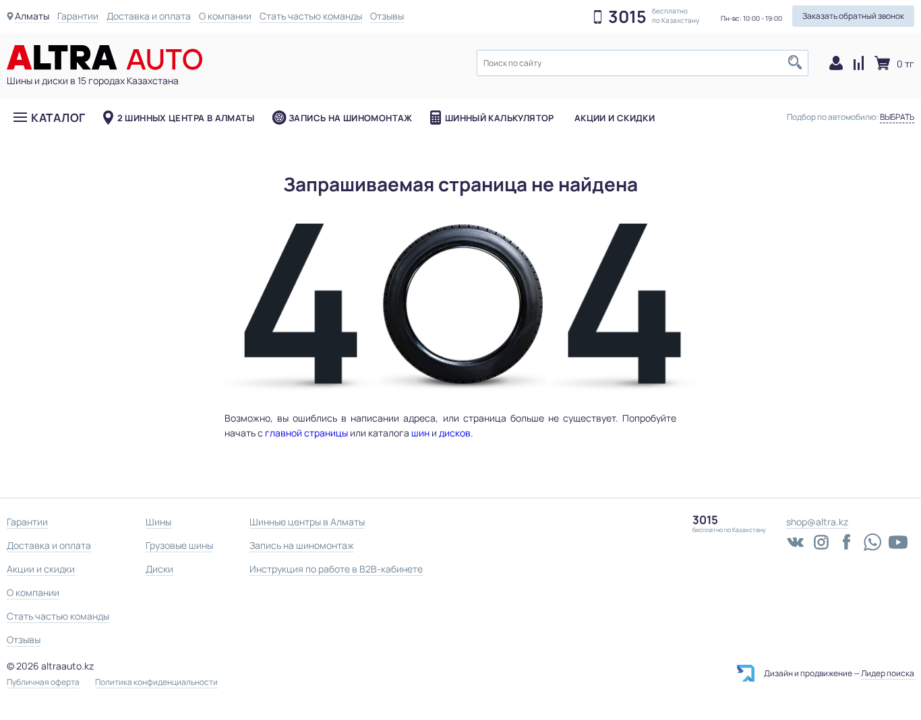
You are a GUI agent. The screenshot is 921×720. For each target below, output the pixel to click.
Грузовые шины (179, 545)
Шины (158, 521)
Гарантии (77, 15)
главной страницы (306, 432)
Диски (159, 568)
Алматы (32, 15)
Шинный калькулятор (499, 118)
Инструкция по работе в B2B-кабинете (336, 568)
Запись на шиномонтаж (351, 118)
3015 (627, 16)
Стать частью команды (311, 15)
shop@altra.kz (817, 521)
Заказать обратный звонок (853, 16)
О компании (225, 15)
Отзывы (387, 15)
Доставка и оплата (149, 15)
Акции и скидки (614, 118)
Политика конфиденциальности (156, 682)
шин (420, 432)
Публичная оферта (43, 682)
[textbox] (642, 63)
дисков (455, 432)
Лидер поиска (887, 673)
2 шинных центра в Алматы (185, 118)
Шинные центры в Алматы (307, 521)
